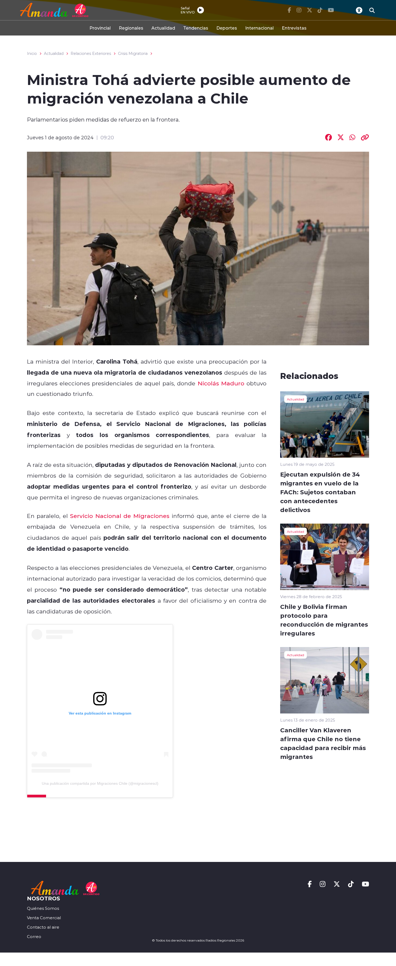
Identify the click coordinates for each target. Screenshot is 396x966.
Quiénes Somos (43, 908)
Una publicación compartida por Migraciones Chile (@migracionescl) (100, 783)
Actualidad (163, 28)
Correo (34, 937)
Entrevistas (294, 28)
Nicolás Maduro (221, 383)
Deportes (226, 28)
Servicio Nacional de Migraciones (119, 516)
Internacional (259, 28)
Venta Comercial (44, 918)
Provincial (100, 28)
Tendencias (195, 28)
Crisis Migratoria (133, 53)
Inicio (32, 53)
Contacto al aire (43, 927)
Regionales (131, 28)
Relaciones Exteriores (91, 53)
